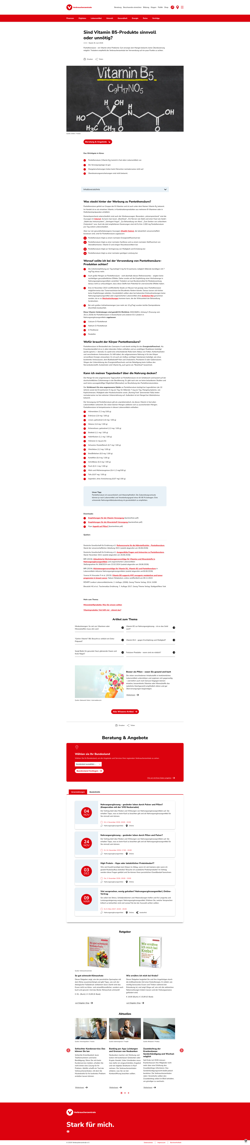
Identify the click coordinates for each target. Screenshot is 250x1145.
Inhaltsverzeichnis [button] (91, 189)
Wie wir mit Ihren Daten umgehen (159, 778)
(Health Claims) (127, 231)
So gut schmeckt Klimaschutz (89, 975)
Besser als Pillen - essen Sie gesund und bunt (148, 671)
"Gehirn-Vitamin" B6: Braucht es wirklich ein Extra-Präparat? (95, 640)
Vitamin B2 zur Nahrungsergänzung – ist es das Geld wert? (147, 627)
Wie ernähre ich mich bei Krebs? (142, 975)
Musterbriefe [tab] (94, 792)
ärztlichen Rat (147, 296)
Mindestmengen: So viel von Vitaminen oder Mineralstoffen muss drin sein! (92, 627)
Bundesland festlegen (87, 771)
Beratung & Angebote (96, 141)
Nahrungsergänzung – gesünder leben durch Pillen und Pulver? (131, 835)
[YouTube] (68, 1131)
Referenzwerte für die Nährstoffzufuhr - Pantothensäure (140, 545)
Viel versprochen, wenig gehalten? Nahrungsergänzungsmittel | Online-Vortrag (135, 892)
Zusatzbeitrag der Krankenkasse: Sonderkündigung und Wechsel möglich (158, 1052)
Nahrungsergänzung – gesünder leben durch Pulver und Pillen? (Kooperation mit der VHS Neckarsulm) (131, 805)
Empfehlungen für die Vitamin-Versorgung (106, 518)
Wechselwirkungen (110, 298)
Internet (97, 219)
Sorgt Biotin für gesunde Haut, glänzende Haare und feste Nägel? (96, 652)
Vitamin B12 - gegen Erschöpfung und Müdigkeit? (146, 640)
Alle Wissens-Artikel (123, 711)
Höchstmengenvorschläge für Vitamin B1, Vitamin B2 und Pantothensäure (124, 568)
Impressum (161, 1142)
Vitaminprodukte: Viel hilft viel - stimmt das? (102, 610)
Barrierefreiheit (175, 1142)
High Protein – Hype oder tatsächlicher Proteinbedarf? (127, 863)
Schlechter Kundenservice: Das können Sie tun (90, 1050)
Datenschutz (148, 1142)
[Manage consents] (246, 1141)
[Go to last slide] (68, 1050)
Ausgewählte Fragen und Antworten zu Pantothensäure (140, 552)
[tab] (121, 1093)
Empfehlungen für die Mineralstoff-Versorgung (108, 522)
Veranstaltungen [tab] (78, 792)
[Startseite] (79, 7)
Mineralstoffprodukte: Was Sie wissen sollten (102, 605)
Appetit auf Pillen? (100, 526)
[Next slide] (182, 1050)
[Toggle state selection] (177, 7)
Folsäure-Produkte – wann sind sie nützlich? (143, 652)
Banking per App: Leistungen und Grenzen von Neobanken (123, 1050)
